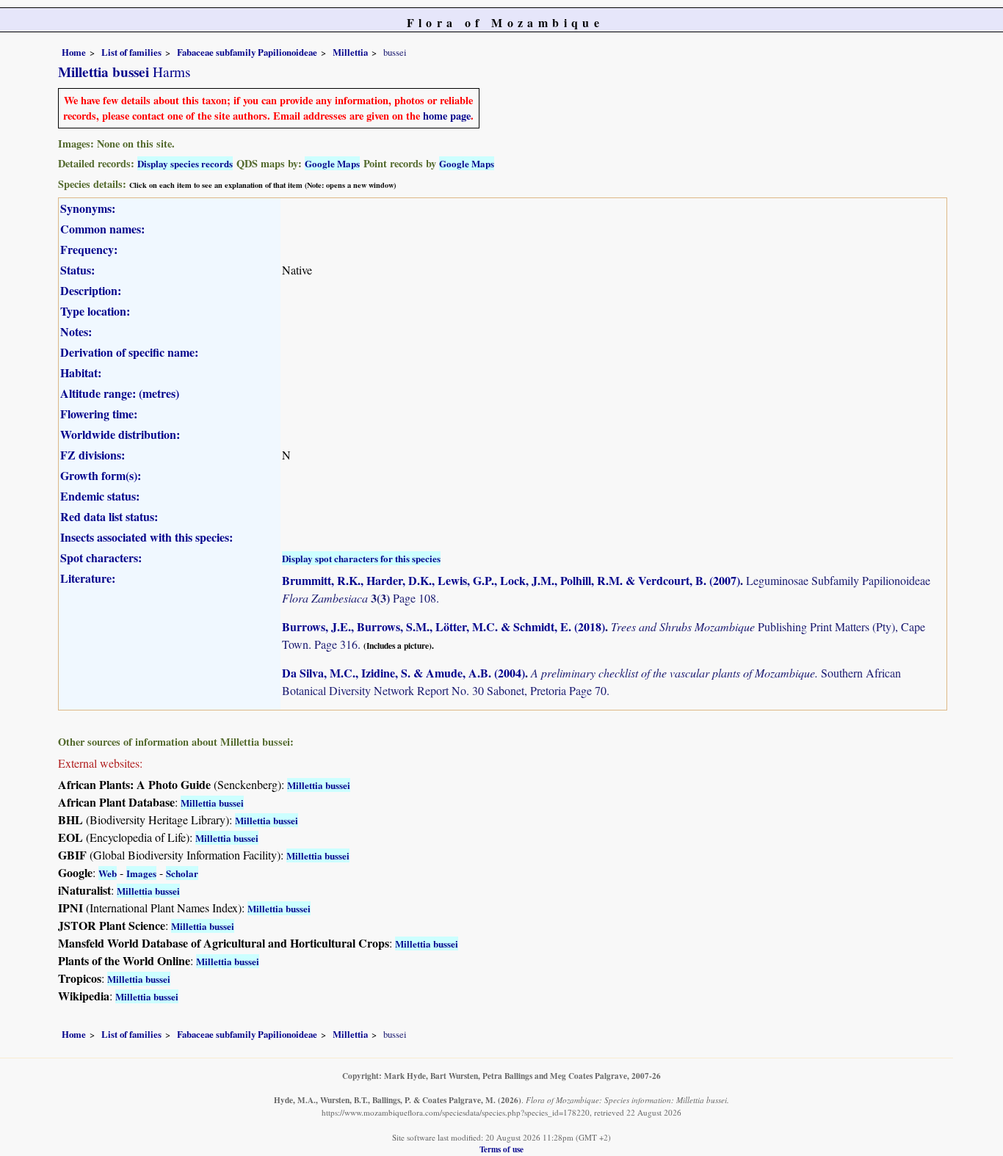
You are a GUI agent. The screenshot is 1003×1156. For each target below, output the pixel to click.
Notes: (76, 331)
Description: (90, 290)
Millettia (350, 52)
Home (74, 52)
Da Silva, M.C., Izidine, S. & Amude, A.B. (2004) (403, 672)
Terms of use (501, 1149)
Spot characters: (101, 557)
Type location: (95, 310)
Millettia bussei (318, 785)
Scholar (182, 873)
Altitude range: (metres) (119, 393)
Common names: (102, 228)
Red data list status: (109, 516)
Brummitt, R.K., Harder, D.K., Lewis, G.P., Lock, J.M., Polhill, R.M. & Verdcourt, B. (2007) (511, 580)
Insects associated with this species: (146, 536)
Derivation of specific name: (129, 351)
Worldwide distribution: (120, 434)
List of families (131, 52)
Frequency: (88, 249)
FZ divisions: (92, 454)
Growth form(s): (100, 475)
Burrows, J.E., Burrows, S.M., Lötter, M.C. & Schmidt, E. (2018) (443, 626)
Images (141, 873)
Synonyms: (87, 208)
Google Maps (332, 163)
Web (107, 873)
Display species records (185, 163)
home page (447, 115)
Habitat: (80, 372)
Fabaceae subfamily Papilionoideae (247, 52)
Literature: (87, 578)
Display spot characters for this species (361, 558)
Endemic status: (100, 495)
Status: (77, 269)
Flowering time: (98, 413)
